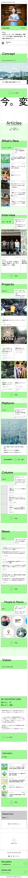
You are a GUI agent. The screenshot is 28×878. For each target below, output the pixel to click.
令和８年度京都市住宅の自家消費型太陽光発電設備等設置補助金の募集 (17, 781)
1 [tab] (12, 24)
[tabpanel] (14, 15)
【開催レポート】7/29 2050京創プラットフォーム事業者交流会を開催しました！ (17, 509)
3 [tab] (16, 24)
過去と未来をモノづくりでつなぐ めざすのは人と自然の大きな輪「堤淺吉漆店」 (17, 499)
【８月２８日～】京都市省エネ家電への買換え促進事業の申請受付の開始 (18, 157)
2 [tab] (14, 24)
